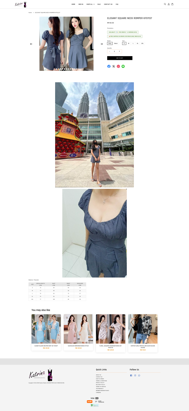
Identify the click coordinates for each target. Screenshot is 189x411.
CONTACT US (108, 4)
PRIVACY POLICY (100, 382)
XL (137, 43)
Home (30, 12)
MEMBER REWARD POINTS (102, 390)
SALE (99, 4)
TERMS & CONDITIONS (101, 380)
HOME (73, 4)
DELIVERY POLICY (100, 384)
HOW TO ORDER (100, 378)
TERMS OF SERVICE (101, 386)
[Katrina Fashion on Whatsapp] (139, 376)
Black (116, 43)
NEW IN (81, 4)
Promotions (110, 28)
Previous (31, 44)
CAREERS (98, 392)
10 (74, 69)
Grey (109, 43)
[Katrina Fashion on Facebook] (131, 376)
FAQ (117, 4)
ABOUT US (98, 374)
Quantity (109, 48)
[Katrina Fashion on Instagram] (135, 376)
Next (101, 44)
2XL (142, 43)
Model (109, 41)
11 (76, 69)
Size (123, 41)
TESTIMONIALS (99, 388)
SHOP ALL (90, 4)
